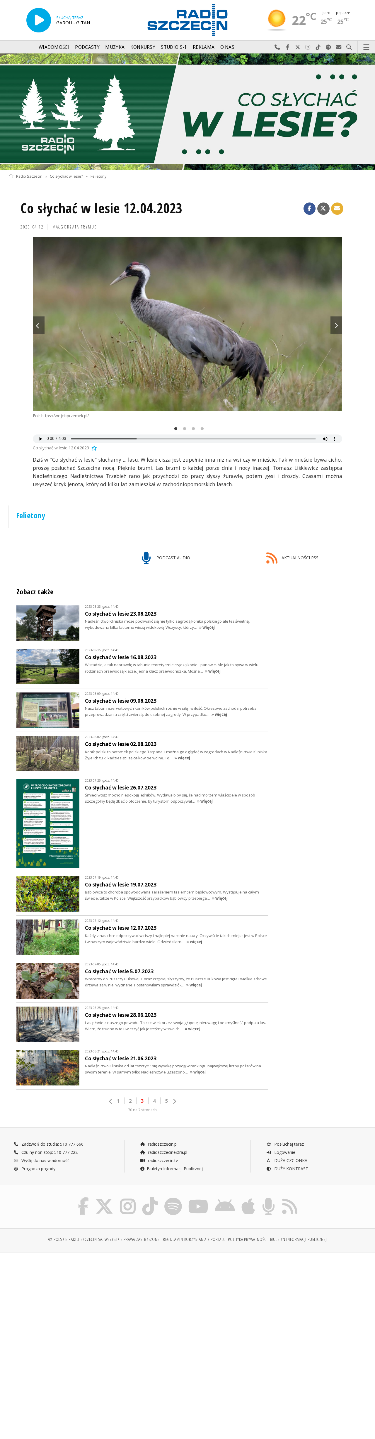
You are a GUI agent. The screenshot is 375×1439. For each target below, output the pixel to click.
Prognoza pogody (37, 1168)
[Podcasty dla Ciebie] (268, 1198)
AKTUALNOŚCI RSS (299, 557)
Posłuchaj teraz (288, 1144)
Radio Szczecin (29, 176)
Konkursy (142, 47)
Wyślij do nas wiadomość (339, 47)
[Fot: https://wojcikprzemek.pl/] (187, 324)
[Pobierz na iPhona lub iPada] (248, 1198)
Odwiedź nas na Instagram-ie (308, 47)
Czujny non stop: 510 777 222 (49, 1152)
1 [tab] (174, 429)
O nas (227, 47)
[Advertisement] (97, 1302)
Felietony (98, 176)
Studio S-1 (174, 47)
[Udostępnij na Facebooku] (310, 208)
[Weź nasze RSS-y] (290, 1198)
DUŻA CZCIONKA (290, 1160)
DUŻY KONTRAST (290, 1168)
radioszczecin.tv (162, 1160)
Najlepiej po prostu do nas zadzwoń (277, 47)
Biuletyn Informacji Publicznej (175, 1168)
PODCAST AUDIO (172, 557)
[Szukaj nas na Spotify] (173, 1198)
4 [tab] (201, 429)
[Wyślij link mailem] (337, 208)
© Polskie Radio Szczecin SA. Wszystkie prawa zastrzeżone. (104, 1239)
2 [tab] (183, 429)
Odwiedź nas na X (298, 47)
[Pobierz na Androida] (225, 1198)
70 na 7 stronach (142, 1109)
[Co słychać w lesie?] (187, 111)
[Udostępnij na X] (323, 208)
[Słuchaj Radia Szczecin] (38, 20)
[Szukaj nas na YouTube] (198, 1198)
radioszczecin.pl (162, 1144)
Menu (366, 47)
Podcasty (87, 47)
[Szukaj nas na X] (104, 1198)
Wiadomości (54, 47)
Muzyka (115, 47)
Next (336, 325)
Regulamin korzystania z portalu (194, 1239)
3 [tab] (192, 429)
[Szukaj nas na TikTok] (150, 1198)
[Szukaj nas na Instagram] (128, 1198)
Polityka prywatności (247, 1239)
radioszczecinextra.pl (167, 1152)
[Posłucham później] (93, 448)
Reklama (203, 47)
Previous (39, 325)
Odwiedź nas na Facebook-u (287, 47)
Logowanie (284, 1152)
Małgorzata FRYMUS (74, 227)
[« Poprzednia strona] (110, 1101)
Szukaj (349, 47)
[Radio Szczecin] (187, 20)
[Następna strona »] (174, 1101)
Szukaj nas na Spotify (328, 47)
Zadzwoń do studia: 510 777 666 (51, 1144)
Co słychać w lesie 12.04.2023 (102, 208)
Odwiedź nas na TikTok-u (318, 47)
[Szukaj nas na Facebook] (83, 1198)
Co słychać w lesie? (66, 176)
